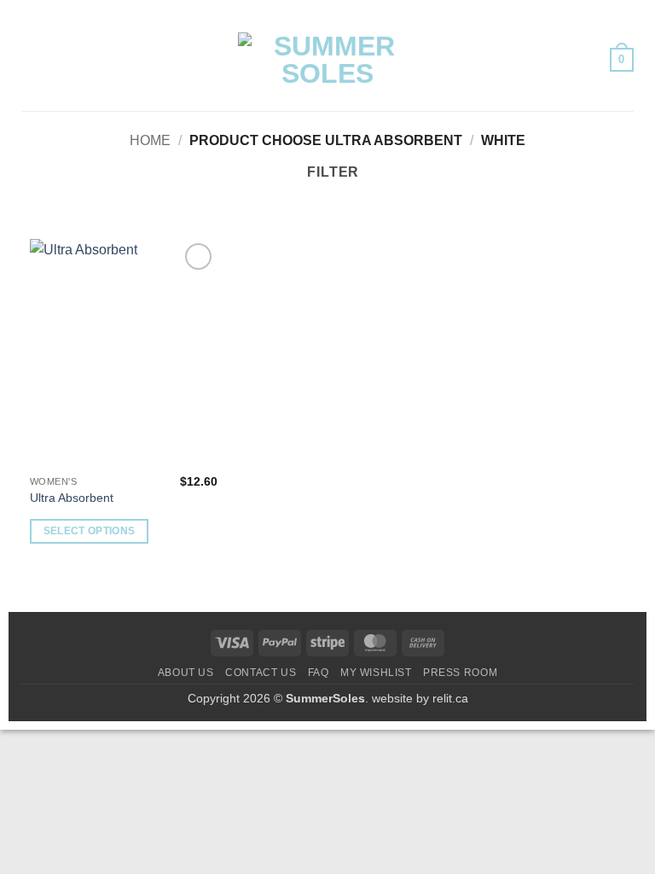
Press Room (460, 673)
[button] (31, 59)
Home (150, 140)
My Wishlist (376, 673)
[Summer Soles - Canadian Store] (327, 59)
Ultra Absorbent (71, 497)
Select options (89, 531)
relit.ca (450, 698)
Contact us (260, 673)
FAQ (318, 673)
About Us (186, 673)
